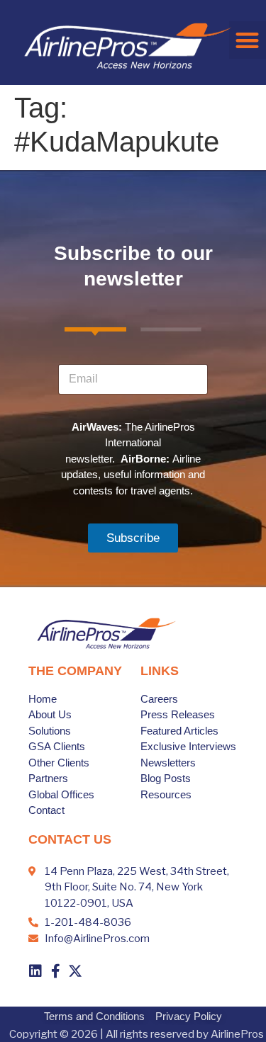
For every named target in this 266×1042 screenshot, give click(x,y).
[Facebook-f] (55, 971)
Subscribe (133, 538)
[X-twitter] (75, 971)
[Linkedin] (35, 971)
